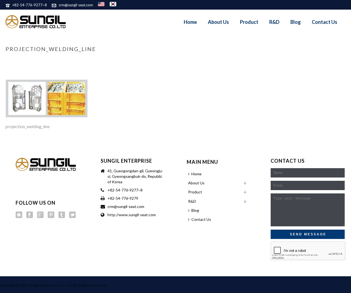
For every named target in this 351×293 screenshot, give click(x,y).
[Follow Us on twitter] (72, 215)
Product (249, 22)
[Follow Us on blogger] (19, 215)
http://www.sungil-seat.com (131, 214)
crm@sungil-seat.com (76, 5)
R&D (274, 22)
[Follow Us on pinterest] (51, 215)
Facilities (283, 60)
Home (190, 22)
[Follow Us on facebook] (29, 215)
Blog (295, 22)
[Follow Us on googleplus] (40, 215)
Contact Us (324, 22)
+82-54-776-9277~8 (29, 5)
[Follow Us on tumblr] (61, 215)
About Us (218, 22)
